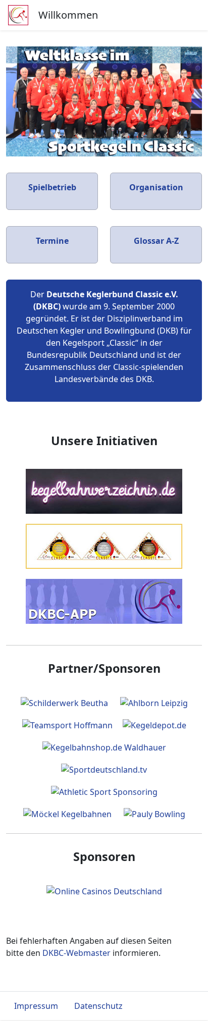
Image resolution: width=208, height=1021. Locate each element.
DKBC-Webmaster (76, 952)
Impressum (36, 1005)
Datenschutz (98, 1005)
